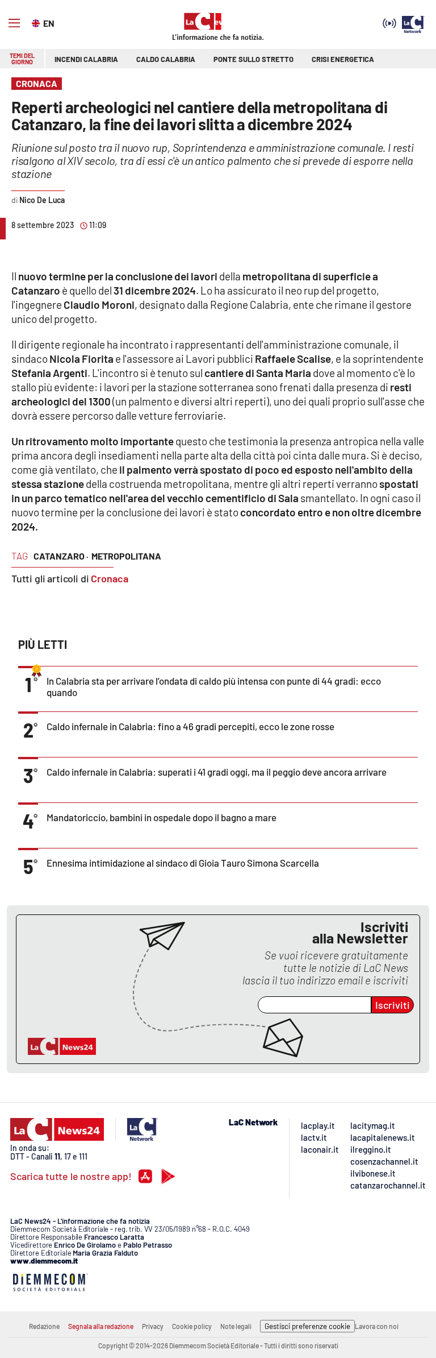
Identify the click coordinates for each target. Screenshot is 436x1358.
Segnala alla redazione (100, 1326)
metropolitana (126, 555)
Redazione (44, 1326)
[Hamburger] (14, 23)
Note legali (235, 1326)
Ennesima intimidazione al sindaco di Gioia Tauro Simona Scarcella (183, 862)
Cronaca (109, 578)
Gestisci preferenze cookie (307, 1326)
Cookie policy (192, 1326)
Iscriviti (392, 1005)
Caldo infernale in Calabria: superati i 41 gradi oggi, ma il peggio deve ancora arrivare (217, 771)
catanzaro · (61, 555)
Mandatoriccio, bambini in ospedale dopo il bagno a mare (161, 817)
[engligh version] (37, 22)
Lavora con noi (377, 1326)
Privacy (153, 1326)
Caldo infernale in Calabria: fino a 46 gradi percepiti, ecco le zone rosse (190, 726)
